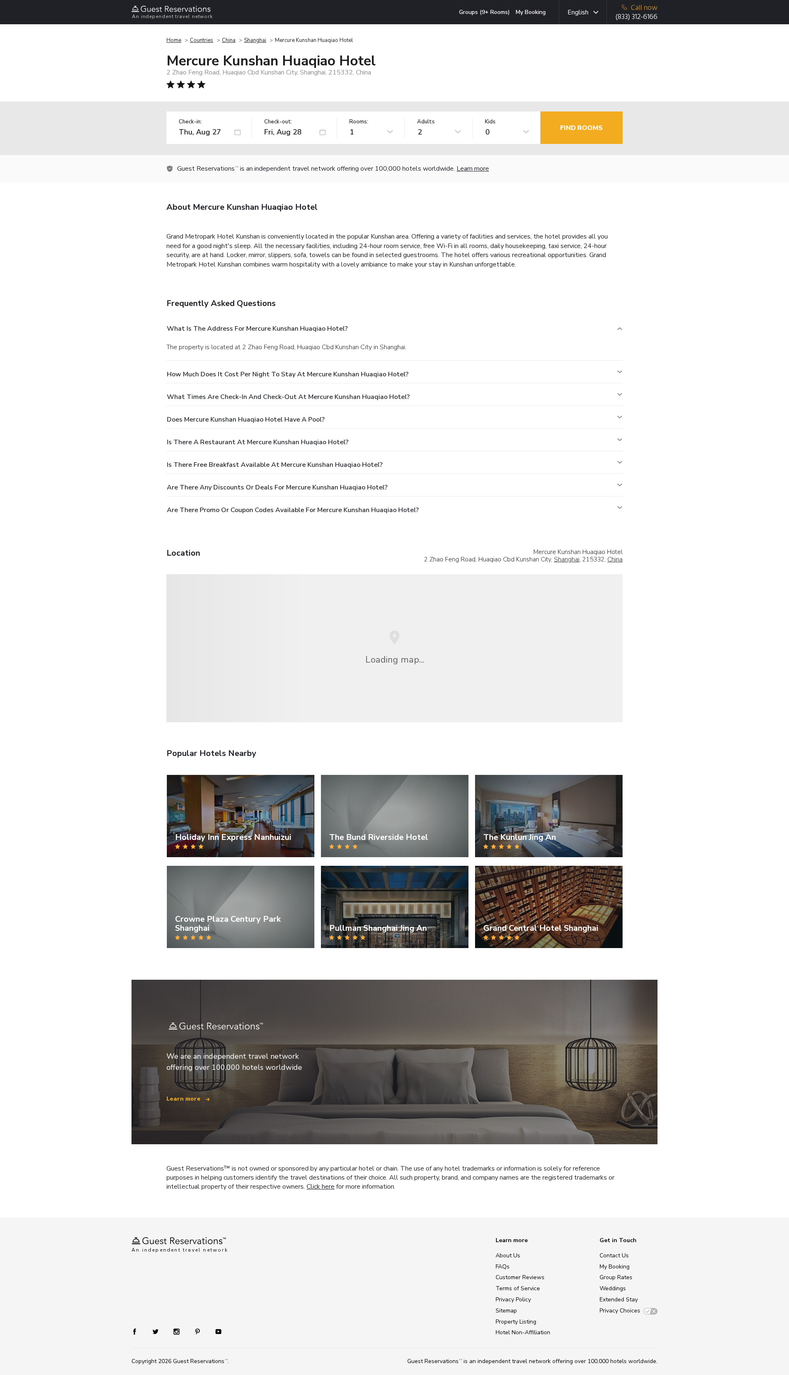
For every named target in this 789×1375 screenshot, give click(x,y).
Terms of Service (518, 1288)
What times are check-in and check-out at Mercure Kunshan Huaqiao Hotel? (288, 396)
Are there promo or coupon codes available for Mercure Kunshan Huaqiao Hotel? (293, 510)
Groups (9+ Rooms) (484, 12)
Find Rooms (581, 127)
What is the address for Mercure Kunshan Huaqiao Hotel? (257, 328)
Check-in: (190, 121)
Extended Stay (619, 1299)
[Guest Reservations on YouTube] (215, 1331)
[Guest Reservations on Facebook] (139, 1331)
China (228, 40)
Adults (426, 121)
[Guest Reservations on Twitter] (156, 1331)
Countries (201, 40)
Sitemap (506, 1311)
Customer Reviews (520, 1277)
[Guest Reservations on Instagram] (177, 1331)
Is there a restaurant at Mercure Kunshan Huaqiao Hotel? (257, 442)
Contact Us (614, 1255)
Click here (321, 1186)
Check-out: (278, 121)
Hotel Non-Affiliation (523, 1332)
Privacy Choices (620, 1311)
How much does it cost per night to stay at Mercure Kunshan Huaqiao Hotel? (287, 374)
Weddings (613, 1288)
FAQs (503, 1267)
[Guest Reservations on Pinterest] (198, 1331)
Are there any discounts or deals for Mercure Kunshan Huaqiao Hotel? (277, 487)
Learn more (473, 168)
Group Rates (616, 1277)
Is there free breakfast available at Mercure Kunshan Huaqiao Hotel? (275, 464)
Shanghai (255, 40)
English (578, 12)
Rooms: (358, 121)
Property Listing (516, 1322)
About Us (508, 1255)
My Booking (531, 12)
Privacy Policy (513, 1299)
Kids (490, 121)
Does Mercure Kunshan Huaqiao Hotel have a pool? (246, 419)
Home (173, 40)
